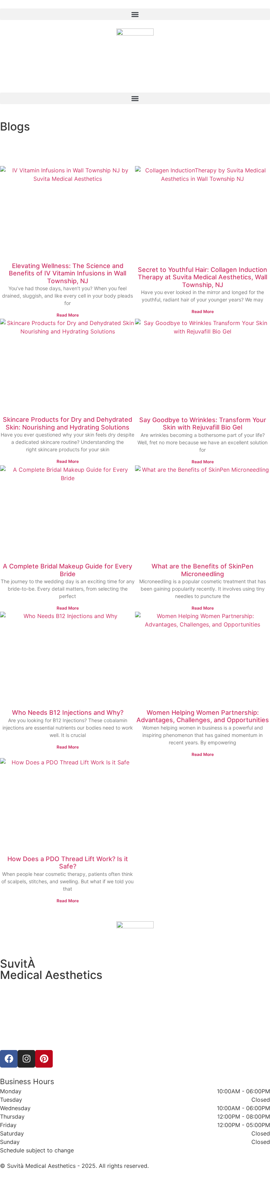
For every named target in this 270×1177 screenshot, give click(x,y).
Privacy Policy (135, 1032)
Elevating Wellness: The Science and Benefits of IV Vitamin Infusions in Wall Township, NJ (67, 273)
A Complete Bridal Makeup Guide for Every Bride (67, 570)
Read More (68, 315)
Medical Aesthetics (51, 975)
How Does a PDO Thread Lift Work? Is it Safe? (67, 862)
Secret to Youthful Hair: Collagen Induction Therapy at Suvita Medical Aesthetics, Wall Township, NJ (202, 277)
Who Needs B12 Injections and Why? (67, 712)
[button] (135, 14)
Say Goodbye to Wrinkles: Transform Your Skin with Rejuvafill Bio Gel (202, 423)
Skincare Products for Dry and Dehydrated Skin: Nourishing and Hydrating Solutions (67, 423)
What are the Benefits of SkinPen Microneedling (202, 570)
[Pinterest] (44, 1059)
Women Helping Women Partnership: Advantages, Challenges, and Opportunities (202, 716)
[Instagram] (26, 1059)
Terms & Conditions (135, 1040)
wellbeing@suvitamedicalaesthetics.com (53, 1018)
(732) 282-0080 (21, 1010)
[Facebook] (9, 1059)
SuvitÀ (17, 964)
